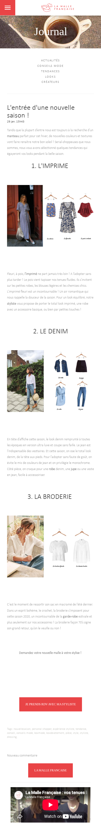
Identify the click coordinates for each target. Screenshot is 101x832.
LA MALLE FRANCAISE (50, 770)
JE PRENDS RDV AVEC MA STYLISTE (50, 704)
